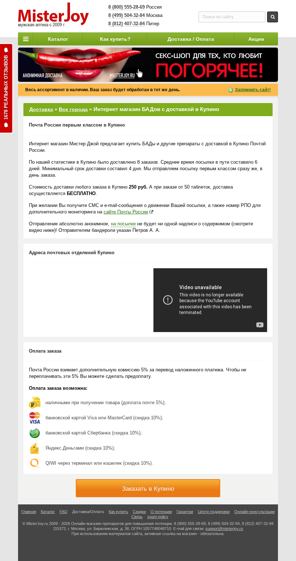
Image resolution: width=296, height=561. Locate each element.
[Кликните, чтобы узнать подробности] (148, 65)
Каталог (58, 39)
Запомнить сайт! (253, 89)
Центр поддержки (214, 511)
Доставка (41, 109)
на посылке (123, 223)
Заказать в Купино (148, 488)
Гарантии (185, 511)
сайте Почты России (126, 212)
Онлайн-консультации (254, 511)
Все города (73, 109)
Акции (256, 39)
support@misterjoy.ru (224, 528)
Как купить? (115, 39)
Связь (137, 516)
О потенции (161, 511)
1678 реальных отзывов (6, 87)
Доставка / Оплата (190, 39)
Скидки (139, 511)
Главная (28, 511)
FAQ (64, 511)
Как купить (118, 511)
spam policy (157, 516)
